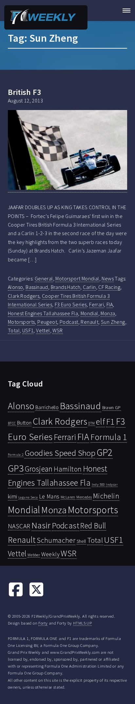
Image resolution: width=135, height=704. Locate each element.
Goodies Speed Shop (60, 453)
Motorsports (21, 322)
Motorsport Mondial (77, 278)
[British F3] (67, 151)
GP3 (16, 468)
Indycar (112, 484)
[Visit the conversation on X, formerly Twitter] (36, 595)
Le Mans (49, 496)
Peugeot (47, 322)
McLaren (68, 497)
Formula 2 (16, 454)
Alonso (15, 287)
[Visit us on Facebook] (16, 595)
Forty (43, 623)
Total (14, 330)
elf (100, 421)
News (108, 278)
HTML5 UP (82, 623)
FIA (109, 304)
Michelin (106, 495)
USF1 (28, 330)
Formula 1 (108, 437)
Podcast (69, 322)
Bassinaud (37, 287)
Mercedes (84, 497)
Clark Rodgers (23, 296)
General (44, 278)
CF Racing (109, 287)
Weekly (50, 554)
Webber (34, 554)
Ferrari (96, 304)
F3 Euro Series (71, 304)
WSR (57, 330)
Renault (89, 322)
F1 (110, 421)
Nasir (41, 525)
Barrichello (47, 407)
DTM (91, 423)
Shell (81, 541)
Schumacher (56, 540)
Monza (108, 313)
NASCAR (19, 526)
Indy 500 (98, 484)
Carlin (89, 287)
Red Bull (93, 525)
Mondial (89, 313)
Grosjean (39, 468)
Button (24, 422)
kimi (12, 496)
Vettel (43, 330)
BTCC (12, 423)
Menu (124, 10)
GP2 (105, 452)
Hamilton (68, 469)
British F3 (24, 92)
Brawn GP (111, 407)
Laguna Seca (28, 497)
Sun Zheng (113, 322)
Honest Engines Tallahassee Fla (43, 313)
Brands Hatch (66, 287)
